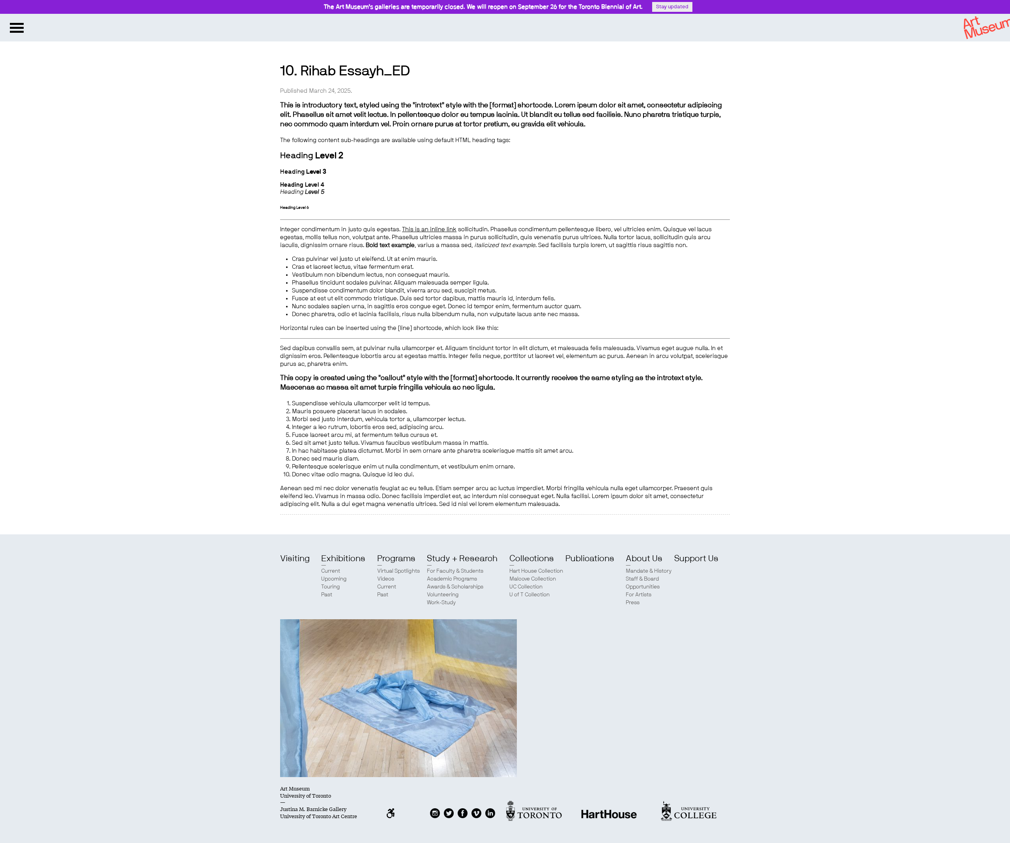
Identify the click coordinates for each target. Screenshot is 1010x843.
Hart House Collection (536, 571)
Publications (589, 558)
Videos (385, 579)
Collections (531, 558)
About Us (644, 558)
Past (326, 595)
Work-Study (441, 602)
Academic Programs (452, 579)
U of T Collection (529, 595)
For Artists (638, 595)
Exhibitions (343, 558)
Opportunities (643, 587)
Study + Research (462, 558)
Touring (330, 587)
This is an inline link (429, 229)
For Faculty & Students (455, 571)
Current (330, 571)
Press (633, 602)
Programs (396, 558)
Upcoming (334, 579)
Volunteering (443, 595)
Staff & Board (642, 579)
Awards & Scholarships (455, 587)
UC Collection (525, 587)
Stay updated (672, 6)
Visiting (295, 558)
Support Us (696, 558)
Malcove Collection (532, 579)
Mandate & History (648, 571)
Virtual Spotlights (398, 571)
